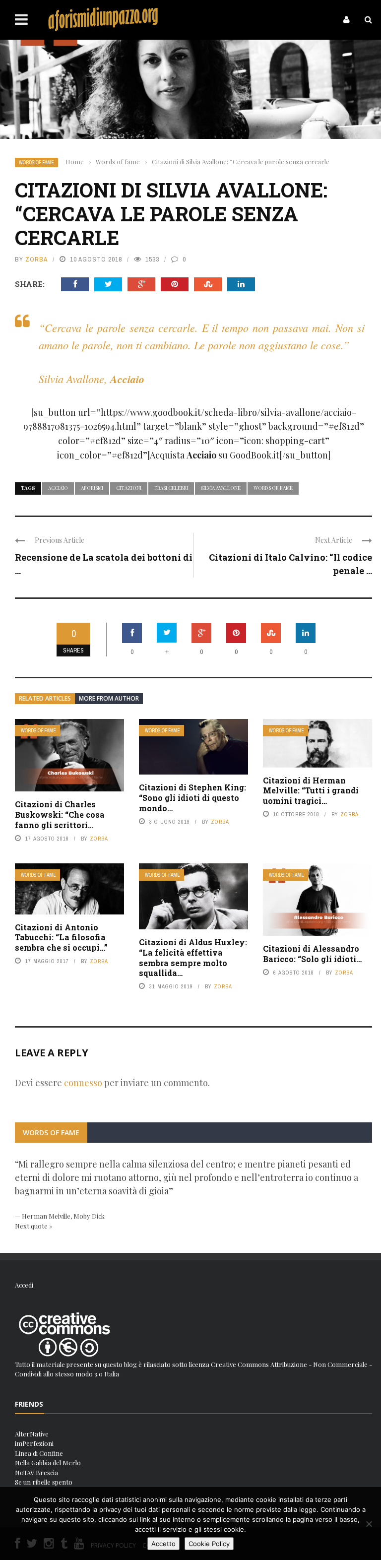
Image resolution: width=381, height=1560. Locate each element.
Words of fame (36, 162)
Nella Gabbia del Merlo (48, 1462)
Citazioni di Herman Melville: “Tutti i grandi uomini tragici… (311, 790)
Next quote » (34, 1226)
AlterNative (32, 1434)
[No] (369, 1524)
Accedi (24, 1285)
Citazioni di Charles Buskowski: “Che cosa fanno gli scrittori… (60, 814)
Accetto (163, 1544)
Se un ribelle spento (43, 1482)
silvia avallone (221, 487)
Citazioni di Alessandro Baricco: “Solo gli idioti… (312, 953)
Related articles (45, 698)
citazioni (128, 487)
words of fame (273, 487)
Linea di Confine (39, 1453)
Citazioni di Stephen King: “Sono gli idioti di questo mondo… (192, 797)
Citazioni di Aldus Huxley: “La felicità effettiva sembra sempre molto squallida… (193, 957)
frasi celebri (171, 487)
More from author (109, 698)
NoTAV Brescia (36, 1472)
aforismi (92, 487)
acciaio (58, 487)
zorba (36, 259)
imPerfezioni (34, 1443)
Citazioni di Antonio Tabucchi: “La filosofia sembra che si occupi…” (61, 937)
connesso (83, 1083)
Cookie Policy (209, 1544)
